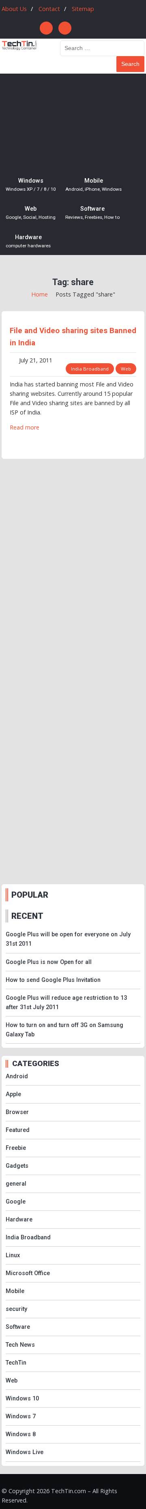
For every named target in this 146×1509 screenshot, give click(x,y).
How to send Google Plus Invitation (53, 980)
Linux (13, 1255)
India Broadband (90, 369)
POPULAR (29, 895)
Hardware (28, 241)
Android (17, 1076)
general (16, 1183)
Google (16, 1201)
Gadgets (17, 1165)
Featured (18, 1130)
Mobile (93, 184)
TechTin (16, 1362)
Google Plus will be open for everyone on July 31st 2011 (68, 939)
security (16, 1309)
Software (92, 212)
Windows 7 (21, 1416)
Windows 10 (22, 1398)
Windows (31, 184)
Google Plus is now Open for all (49, 962)
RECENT (27, 916)
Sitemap (83, 9)
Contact (49, 9)
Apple (13, 1094)
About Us (14, 9)
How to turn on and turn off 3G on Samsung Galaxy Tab (64, 1030)
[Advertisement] (73, 122)
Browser (17, 1112)
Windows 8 (21, 1434)
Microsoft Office (28, 1273)
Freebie (16, 1148)
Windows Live (24, 1452)
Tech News (20, 1344)
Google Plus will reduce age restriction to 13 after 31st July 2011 (66, 1002)
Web (31, 212)
